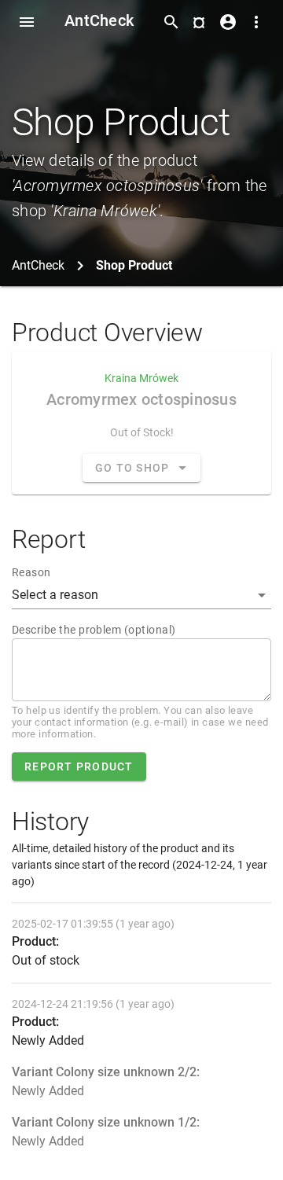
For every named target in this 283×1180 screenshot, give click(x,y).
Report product (79, 766)
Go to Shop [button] (132, 467)
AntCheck (99, 20)
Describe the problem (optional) (93, 629)
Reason (31, 572)
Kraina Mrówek (141, 378)
